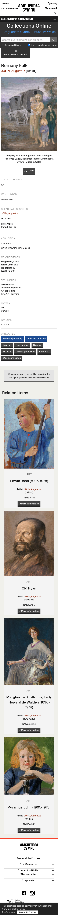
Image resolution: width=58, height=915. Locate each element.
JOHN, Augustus (13, 71)
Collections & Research (17, 19)
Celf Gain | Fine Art (36, 338)
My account (51, 8)
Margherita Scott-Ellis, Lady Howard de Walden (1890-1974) (29, 702)
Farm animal (22, 345)
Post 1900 (44, 351)
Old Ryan (29, 588)
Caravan (7, 345)
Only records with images (44, 45)
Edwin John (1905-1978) (29, 481)
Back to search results (15, 54)
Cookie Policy (18, 909)
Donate (5, 3)
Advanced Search (13, 45)
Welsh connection (12, 358)
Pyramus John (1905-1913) (29, 807)
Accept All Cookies (27, 912)
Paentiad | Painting (12, 338)
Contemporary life (25, 351)
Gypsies (37, 345)
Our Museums (8, 8)
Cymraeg (52, 3)
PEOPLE (7, 351)
